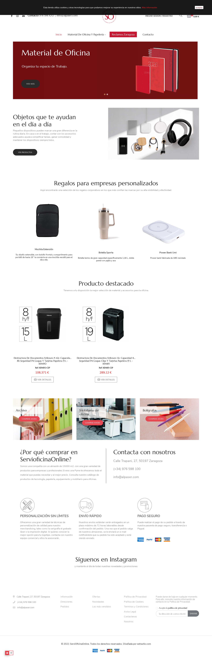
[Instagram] (17, 16)
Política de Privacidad (135, 597)
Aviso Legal (130, 612)
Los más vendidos (101, 606)
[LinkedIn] (23, 16)
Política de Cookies (133, 602)
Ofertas (96, 597)
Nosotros (128, 621)
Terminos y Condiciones (136, 606)
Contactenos (130, 616)
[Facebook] (12, 16)
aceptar (199, 7)
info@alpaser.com (67, 15)
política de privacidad (177, 608)
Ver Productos (25, 152)
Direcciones (66, 602)
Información (67, 597)
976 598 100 (46, 15)
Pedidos (65, 606)
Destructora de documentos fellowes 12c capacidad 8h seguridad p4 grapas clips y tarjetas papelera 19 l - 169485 (106, 360)
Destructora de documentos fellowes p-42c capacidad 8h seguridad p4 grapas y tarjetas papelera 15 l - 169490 (42, 360)
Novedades (98, 602)
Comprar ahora (29, 419)
